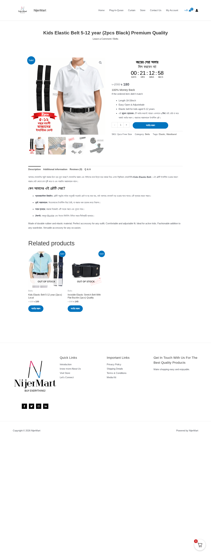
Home (101, 10)
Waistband (171, 134)
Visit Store (65, 373)
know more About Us (70, 368)
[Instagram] (38, 406)
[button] (100, 62)
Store (142, 10)
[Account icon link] (196, 10)
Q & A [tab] (87, 169)
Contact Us (155, 10)
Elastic (162, 134)
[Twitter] (31, 406)
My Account (172, 10)
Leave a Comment (102, 38)
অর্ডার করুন (150, 125)
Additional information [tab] (55, 169)
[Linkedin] (45, 406)
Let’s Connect (67, 377)
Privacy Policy (114, 364)
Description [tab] (34, 169)
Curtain (131, 10)
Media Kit (111, 377)
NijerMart (40, 10)
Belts (115, 38)
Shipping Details (115, 368)
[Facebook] (24, 406)
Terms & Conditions (117, 373)
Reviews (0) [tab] (76, 169)
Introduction (66, 364)
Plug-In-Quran (116, 10)
